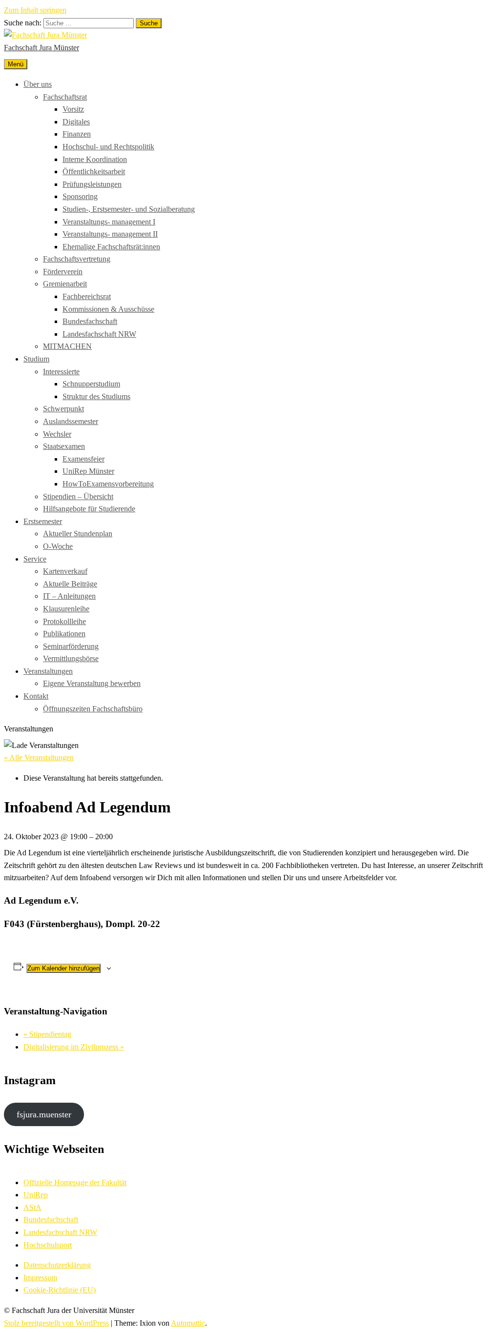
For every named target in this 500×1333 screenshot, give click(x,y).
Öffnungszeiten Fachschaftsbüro (93, 709)
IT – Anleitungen (69, 596)
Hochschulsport (47, 1245)
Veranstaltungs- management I (108, 222)
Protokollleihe (64, 621)
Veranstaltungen (48, 671)
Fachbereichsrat (86, 296)
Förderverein (63, 271)
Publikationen (64, 633)
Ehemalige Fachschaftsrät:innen (111, 246)
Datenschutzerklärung (57, 1265)
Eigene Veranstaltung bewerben (92, 683)
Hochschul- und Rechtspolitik (108, 146)
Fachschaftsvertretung (76, 259)
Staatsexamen (64, 446)
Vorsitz (73, 109)
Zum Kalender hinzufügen (63, 968)
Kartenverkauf (65, 571)
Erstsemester (42, 521)
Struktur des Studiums (96, 396)
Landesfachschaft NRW (99, 334)
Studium (36, 359)
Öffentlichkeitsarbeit (93, 171)
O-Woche (58, 546)
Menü (15, 64)
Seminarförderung (71, 646)
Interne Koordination (94, 159)
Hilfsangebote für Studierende (89, 509)
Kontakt (35, 696)
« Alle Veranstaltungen (39, 757)
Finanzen (76, 134)
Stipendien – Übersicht (78, 496)
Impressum (40, 1277)
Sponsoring (80, 196)
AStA (32, 1207)
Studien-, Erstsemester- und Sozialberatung (128, 209)
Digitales (76, 122)
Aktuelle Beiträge (70, 584)
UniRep (35, 1195)
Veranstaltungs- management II (110, 234)
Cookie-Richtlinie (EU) (59, 1290)
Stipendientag (47, 1034)
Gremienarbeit (65, 284)
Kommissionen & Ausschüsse (108, 309)
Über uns (37, 84)
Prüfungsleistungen (92, 184)
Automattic (188, 1323)
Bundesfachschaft (89, 321)
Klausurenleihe (66, 609)
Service (34, 559)
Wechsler (57, 434)
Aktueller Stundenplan (77, 533)
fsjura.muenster (44, 1114)
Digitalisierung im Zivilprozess (73, 1047)
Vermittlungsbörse (71, 658)
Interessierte (61, 371)
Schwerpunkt (63, 408)
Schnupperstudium (91, 384)
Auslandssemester (70, 421)
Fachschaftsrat (65, 97)
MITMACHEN (67, 346)
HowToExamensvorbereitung (108, 484)
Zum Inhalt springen (35, 10)
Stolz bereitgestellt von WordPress (56, 1323)
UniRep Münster (88, 471)
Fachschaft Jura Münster (41, 47)
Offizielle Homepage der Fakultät (74, 1182)
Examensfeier (83, 459)
